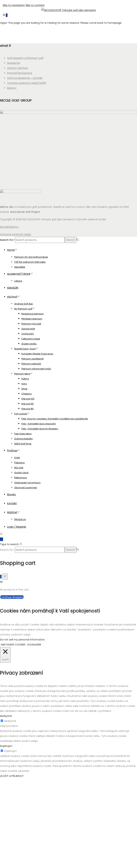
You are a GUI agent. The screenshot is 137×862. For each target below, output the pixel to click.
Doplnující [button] (6, 746)
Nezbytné (10, 721)
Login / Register (16, 527)
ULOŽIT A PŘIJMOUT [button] (12, 776)
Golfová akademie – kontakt (25, 78)
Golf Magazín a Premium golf (25, 58)
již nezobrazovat (68, 857)
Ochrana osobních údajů (15, 234)
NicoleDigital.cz (9, 227)
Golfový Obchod (17, 68)
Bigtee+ (12, 88)
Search (70, 240)
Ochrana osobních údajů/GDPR (26, 83)
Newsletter (13, 63)
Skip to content (35, 5)
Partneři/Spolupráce (19, 73)
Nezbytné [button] (6, 716)
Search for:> (7, 240)
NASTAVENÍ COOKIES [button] (13, 644)
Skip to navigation (14, 5)
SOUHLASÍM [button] (34, 644)
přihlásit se (68, 839)
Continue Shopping (12, 597)
